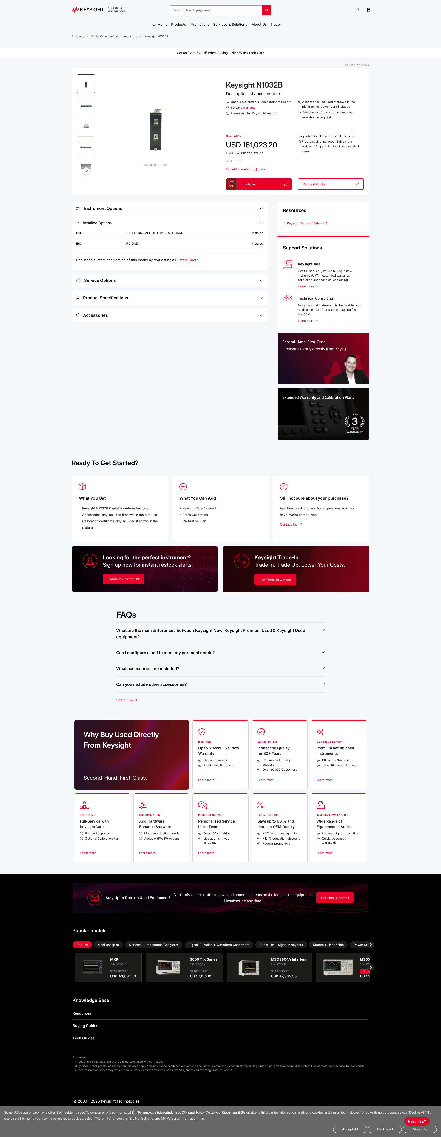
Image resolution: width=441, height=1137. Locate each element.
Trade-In (277, 24)
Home (162, 24)
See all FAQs (126, 700)
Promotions (200, 24)
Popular (82, 945)
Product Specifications (105, 297)
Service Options (100, 280)
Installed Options (97, 223)
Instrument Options (103, 208)
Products (179, 24)
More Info (420, 1129)
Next (86, 171)
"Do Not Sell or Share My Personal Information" (164, 1118)
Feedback (164, 1112)
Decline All (385, 1129)
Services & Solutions (230, 24)
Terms (142, 1112)
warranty (249, 107)
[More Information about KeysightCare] (274, 113)
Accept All (350, 1129)
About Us (259, 24)
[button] (357, 10)
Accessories (95, 315)
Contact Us (288, 524)
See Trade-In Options (275, 580)
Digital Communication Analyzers (114, 36)
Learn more (306, 286)
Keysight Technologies (120, 1101)
